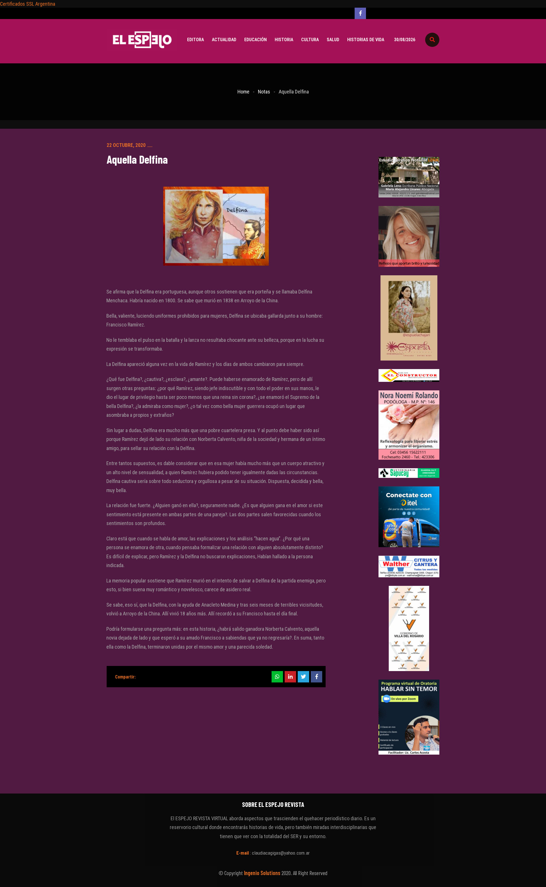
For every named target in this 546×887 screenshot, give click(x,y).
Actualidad (224, 39)
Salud (333, 39)
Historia (284, 39)
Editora (195, 39)
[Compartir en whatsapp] (277, 676)
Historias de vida (365, 39)
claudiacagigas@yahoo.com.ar (281, 853)
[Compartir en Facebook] (316, 676)
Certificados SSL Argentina (27, 4)
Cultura (310, 39)
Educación (255, 39)
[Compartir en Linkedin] (290, 676)
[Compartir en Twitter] (303, 676)
